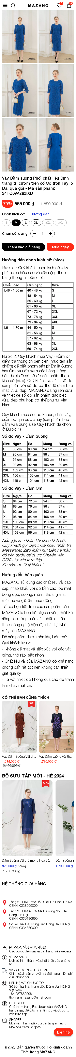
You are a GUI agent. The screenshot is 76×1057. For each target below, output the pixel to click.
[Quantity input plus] (50, 233)
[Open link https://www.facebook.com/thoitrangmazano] (4, 1003)
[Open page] (38, 5)
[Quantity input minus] (35, 233)
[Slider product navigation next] (64, 735)
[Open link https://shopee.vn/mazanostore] (4, 1020)
